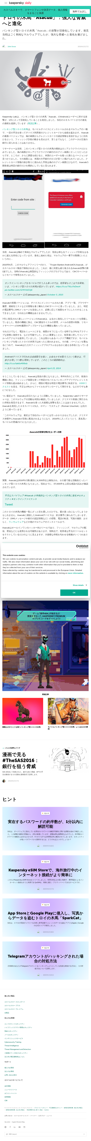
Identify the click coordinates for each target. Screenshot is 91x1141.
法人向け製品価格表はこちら (15, 1057)
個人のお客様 (9, 1068)
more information (75, 573)
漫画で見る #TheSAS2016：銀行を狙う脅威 (20, 760)
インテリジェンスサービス (14, 1038)
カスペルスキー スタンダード (15, 1002)
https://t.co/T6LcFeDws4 (68, 286)
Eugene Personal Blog (18, 1122)
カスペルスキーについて (14, 1080)
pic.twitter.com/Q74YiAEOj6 (18, 290)
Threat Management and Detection (18, 1049)
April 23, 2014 (54, 368)
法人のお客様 (9, 1018)
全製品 (7, 1013)
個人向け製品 (9, 996)
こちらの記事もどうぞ (12, 748)
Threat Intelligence (12, 1046)
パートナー (33, 1116)
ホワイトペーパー (11, 1093)
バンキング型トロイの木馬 (15, 129)
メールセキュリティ (11, 1035)
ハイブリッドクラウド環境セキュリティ (18, 1027)
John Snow (12, 46)
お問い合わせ (8, 1116)
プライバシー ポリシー (41, 1108)
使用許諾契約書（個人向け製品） (73, 1108)
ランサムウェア (16, 522)
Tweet (9, 504)
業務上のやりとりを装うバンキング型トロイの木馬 (21, 727)
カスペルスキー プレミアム (14, 1009)
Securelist (7, 1122)
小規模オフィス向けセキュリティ (16, 1053)
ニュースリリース (11, 1090)
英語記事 (32, 123)
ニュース (49, 1116)
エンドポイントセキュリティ (15, 1024)
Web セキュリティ (11, 1031)
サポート (8, 1062)
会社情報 (8, 1086)
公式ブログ (41, 1116)
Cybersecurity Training (13, 1042)
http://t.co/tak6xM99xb (16, 363)
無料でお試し (80, 11)
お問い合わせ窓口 (11, 1075)
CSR (6, 1100)
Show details (78, 585)
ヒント (46, 813)
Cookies (46, 1110)
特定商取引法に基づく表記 (35, 1110)
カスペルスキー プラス (12, 1005)
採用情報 (8, 1097)
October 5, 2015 (55, 294)
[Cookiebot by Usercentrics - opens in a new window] (78, 546)
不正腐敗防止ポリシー (55, 1108)
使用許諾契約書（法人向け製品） (15, 1110)
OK (74, 593)
